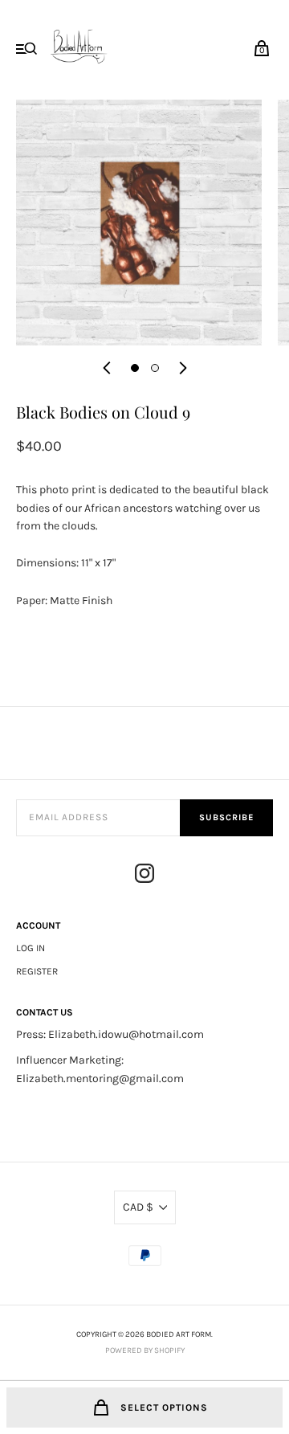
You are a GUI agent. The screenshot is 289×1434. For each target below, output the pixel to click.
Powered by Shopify (145, 1350)
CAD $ (138, 1207)
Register (37, 971)
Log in (30, 948)
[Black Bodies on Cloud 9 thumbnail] (135, 368)
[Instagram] (144, 876)
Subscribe (226, 817)
